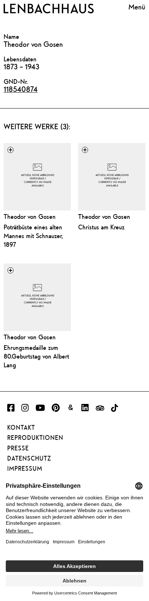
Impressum (24, 468)
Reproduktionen (35, 437)
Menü (136, 7)
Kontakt (21, 427)
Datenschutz (29, 458)
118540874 (21, 89)
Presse (18, 448)
